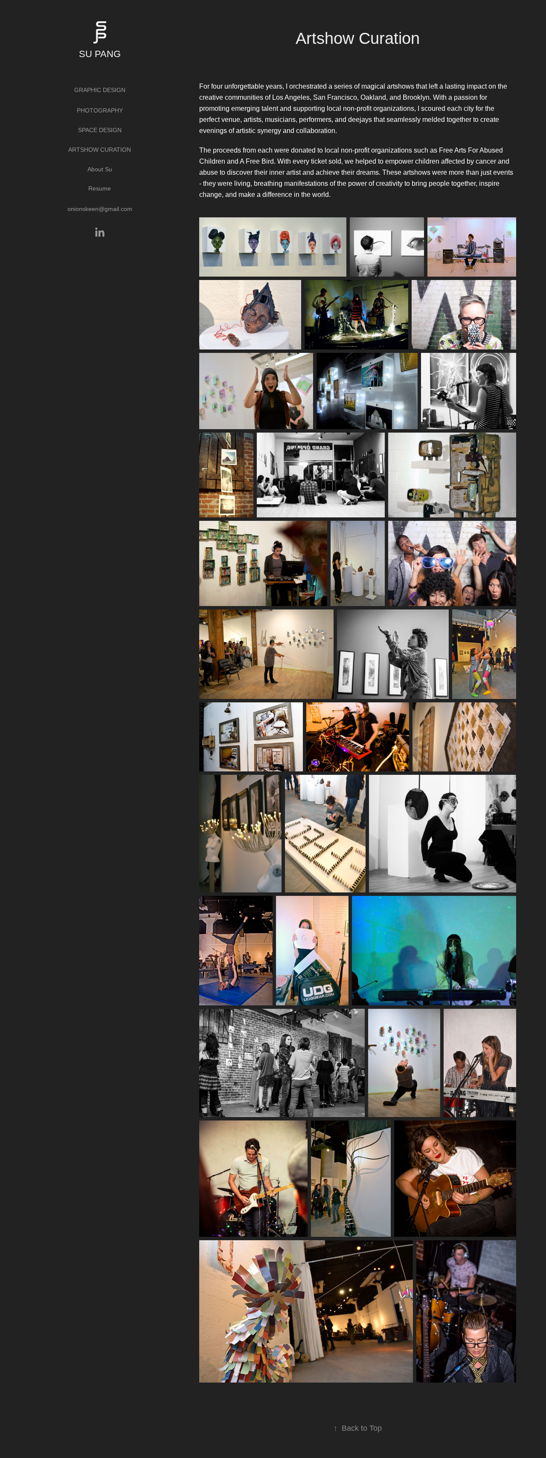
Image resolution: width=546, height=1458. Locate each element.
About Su (99, 169)
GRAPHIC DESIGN (99, 90)
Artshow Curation (99, 149)
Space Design (100, 130)
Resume (99, 188)
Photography (100, 110)
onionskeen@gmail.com (99, 208)
